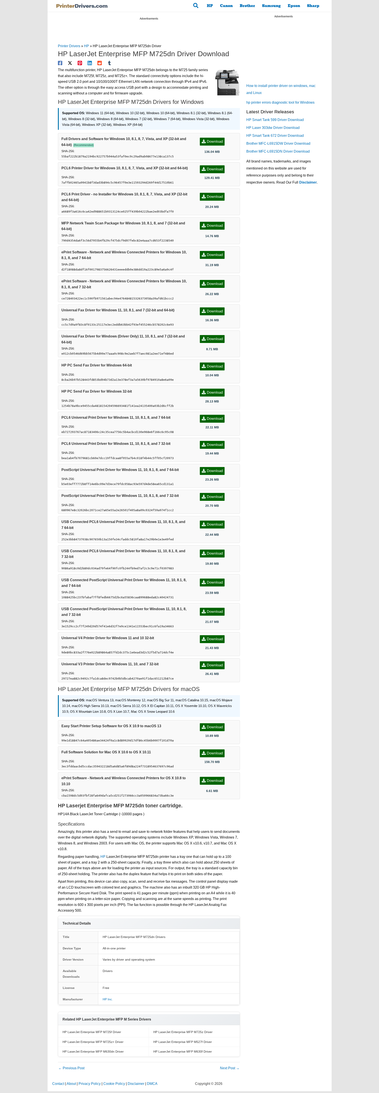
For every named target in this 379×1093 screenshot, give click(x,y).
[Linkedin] (90, 63)
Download (215, 141)
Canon (226, 6)
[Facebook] (60, 63)
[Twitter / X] (70, 63)
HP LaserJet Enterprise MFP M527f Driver (182, 1042)
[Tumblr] (109, 63)
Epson (294, 6)
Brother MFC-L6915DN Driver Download (278, 151)
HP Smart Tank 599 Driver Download (275, 120)
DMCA (152, 1084)
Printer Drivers (69, 46)
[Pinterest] (80, 63)
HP (210, 6)
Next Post (230, 1068)
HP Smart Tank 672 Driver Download (275, 135)
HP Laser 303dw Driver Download (273, 128)
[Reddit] (99, 63)
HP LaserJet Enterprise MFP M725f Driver (92, 1032)
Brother (247, 6)
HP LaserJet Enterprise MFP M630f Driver (182, 1051)
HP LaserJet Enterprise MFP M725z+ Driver (93, 1042)
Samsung (271, 6)
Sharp (313, 6)
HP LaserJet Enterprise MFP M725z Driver (183, 1032)
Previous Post (71, 1068)
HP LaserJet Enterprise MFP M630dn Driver (93, 1051)
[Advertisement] (149, 32)
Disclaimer (308, 182)
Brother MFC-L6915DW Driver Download (278, 143)
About (71, 1084)
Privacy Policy (90, 1084)
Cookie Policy (114, 1084)
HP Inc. (108, 999)
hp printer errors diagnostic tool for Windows (280, 102)
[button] (196, 6)
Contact (58, 1084)
